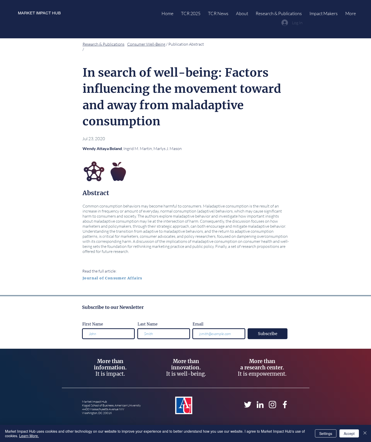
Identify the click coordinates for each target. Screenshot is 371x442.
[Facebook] (285, 404)
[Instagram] (272, 404)
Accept (349, 433)
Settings (325, 433)
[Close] (365, 433)
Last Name (147, 324)
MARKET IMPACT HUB (39, 13)
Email (198, 324)
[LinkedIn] (260, 404)
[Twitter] (248, 404)
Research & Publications (103, 44)
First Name (92, 324)
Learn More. (29, 435)
